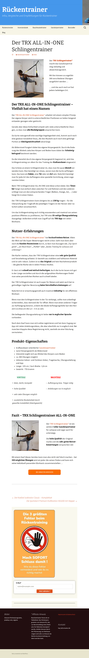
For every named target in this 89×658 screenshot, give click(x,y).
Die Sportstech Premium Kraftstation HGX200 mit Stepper (51, 500)
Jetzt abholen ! (44, 591)
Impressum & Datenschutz (66, 614)
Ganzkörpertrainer (57, 28)
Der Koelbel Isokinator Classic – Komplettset (32, 497)
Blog (3, 32)
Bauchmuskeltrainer (39, 28)
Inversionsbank (23, 28)
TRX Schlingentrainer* (59, 424)
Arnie (35, 55)
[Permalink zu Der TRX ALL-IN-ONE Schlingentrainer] (12, 55)
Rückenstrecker (7, 28)
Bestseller (71, 28)
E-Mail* (18, 583)
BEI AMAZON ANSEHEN (44, 472)
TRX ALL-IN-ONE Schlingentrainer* (30, 115)
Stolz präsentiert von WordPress (20, 653)
